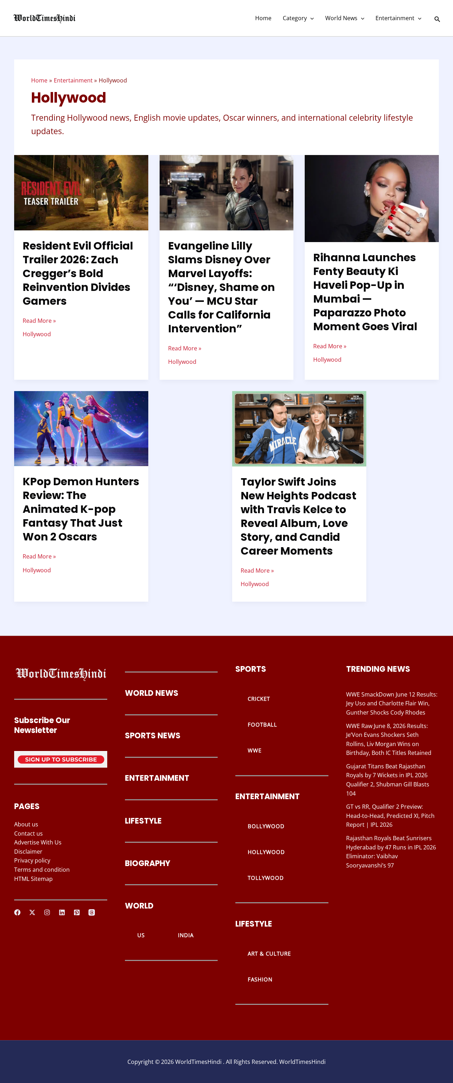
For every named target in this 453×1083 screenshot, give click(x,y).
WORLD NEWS (151, 693)
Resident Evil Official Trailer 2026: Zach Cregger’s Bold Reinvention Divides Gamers (78, 273)
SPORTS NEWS (152, 735)
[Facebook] (17, 912)
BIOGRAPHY (147, 863)
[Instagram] (47, 912)
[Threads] (91, 912)
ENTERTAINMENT (157, 778)
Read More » (39, 320)
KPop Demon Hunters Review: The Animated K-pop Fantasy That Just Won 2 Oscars (81, 509)
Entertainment (394, 18)
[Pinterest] (77, 912)
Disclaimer (28, 851)
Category (295, 18)
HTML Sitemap (33, 879)
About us (26, 824)
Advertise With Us (38, 842)
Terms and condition (42, 869)
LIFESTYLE (143, 820)
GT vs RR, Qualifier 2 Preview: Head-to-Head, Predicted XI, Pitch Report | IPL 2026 (390, 816)
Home (263, 18)
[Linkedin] (62, 912)
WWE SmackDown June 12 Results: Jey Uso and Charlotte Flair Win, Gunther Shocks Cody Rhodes (391, 703)
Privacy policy (32, 860)
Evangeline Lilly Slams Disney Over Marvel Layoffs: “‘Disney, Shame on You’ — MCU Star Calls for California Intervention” (221, 287)
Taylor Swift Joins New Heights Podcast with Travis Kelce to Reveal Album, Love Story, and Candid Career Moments (298, 516)
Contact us (28, 833)
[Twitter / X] (32, 912)
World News (341, 18)
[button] (310, 18)
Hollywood (37, 334)
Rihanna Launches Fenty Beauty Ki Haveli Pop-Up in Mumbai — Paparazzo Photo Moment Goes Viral (365, 292)
